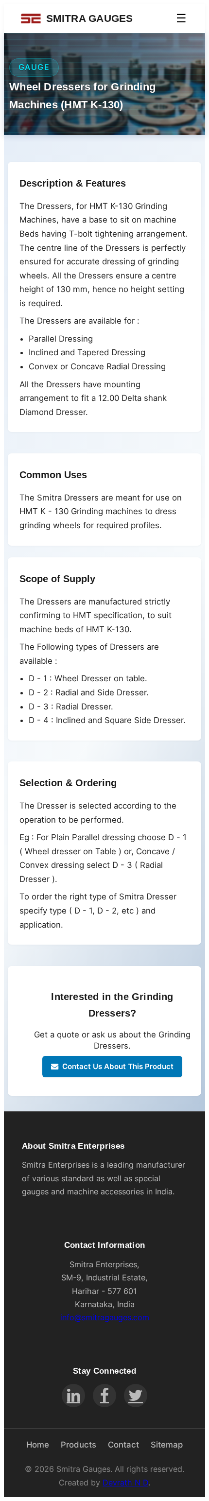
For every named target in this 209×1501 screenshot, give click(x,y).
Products (78, 1444)
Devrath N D (125, 1482)
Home (37, 1444)
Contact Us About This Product (118, 1066)
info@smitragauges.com (104, 1317)
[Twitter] (135, 1395)
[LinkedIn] (73, 1395)
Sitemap (167, 1444)
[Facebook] (104, 1395)
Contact (123, 1444)
